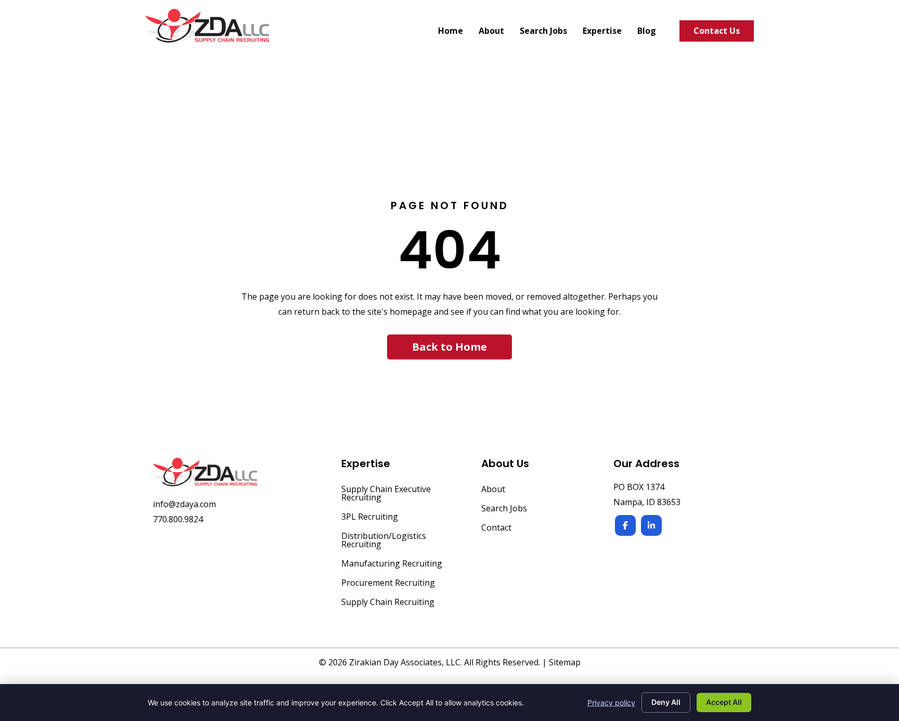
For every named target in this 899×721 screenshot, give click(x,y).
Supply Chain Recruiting (387, 603)
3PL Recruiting (369, 517)
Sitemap (565, 662)
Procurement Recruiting (388, 583)
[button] (449, 346)
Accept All (724, 702)
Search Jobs (504, 509)
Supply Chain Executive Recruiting (386, 494)
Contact (496, 528)
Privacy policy (611, 702)
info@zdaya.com (184, 504)
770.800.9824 (178, 519)
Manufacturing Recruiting (391, 564)
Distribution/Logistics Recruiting (383, 541)
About (493, 490)
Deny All (665, 702)
